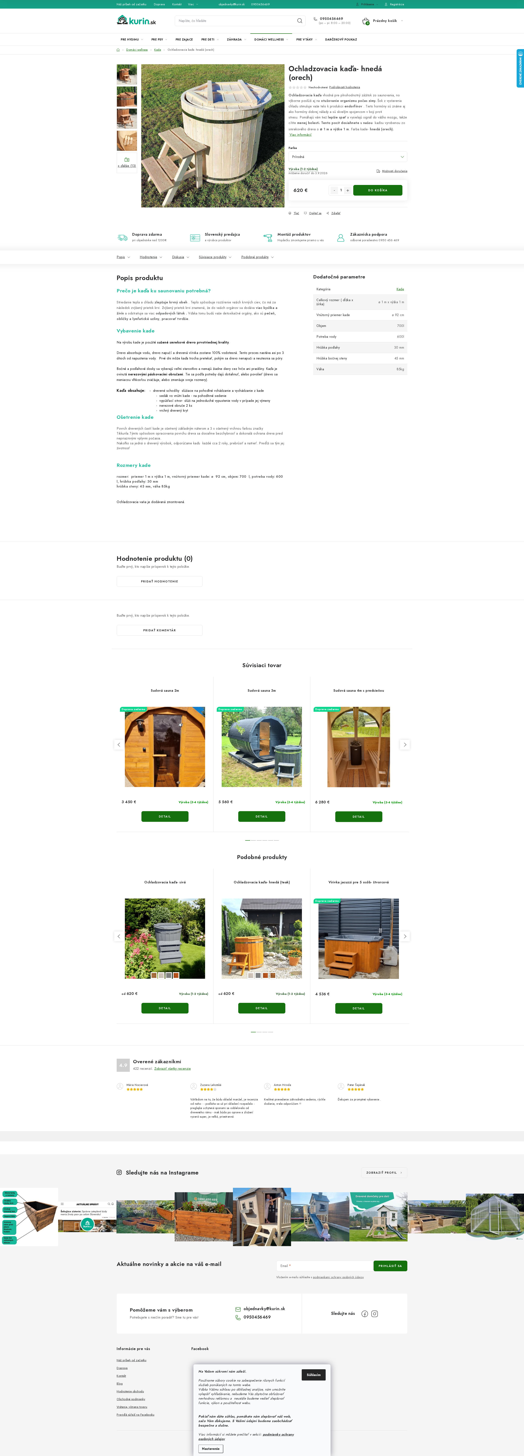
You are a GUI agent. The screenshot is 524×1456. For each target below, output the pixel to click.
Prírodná (161, 975)
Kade (400, 289)
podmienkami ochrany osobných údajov (338, 1277)
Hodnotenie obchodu (130, 1391)
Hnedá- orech (272, 975)
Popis (121, 257)
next (405, 745)
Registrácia (397, 4)
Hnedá (153, 975)
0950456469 (260, 4)
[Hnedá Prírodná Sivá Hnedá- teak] (165, 939)
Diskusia (178, 257)
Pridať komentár (159, 630)
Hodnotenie (148, 257)
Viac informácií (301, 134)
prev (119, 745)
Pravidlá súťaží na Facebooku (135, 1415)
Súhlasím (314, 1375)
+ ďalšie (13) (127, 165)
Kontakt (177, 4)
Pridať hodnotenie (159, 581)
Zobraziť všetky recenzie (172, 1068)
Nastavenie (211, 1448)
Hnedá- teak (176, 975)
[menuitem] (132, 39)
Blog (120, 1384)
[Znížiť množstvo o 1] (334, 190)
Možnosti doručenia (394, 171)
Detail (165, 816)
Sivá (168, 975)
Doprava (159, 4)
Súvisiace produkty (212, 257)
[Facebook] (364, 1314)
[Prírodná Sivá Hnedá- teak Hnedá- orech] (261, 939)
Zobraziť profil (381, 1173)
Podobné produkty (255, 257)
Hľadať (300, 21)
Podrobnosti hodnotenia (344, 87)
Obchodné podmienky (131, 1399)
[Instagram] (374, 1314)
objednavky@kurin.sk (232, 4)
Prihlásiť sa (390, 1266)
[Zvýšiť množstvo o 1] (347, 190)
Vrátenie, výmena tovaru (132, 1407)
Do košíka (378, 190)
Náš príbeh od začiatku (131, 4)
